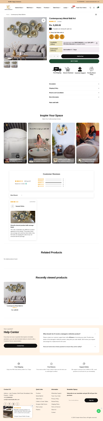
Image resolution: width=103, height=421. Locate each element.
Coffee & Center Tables (42, 401)
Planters (38, 409)
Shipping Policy (55, 404)
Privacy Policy (55, 398)
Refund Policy (55, 401)
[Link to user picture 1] (23, 217)
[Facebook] (5, 404)
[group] (25, 38)
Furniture (38, 393)
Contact (53, 412)
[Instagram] (9, 404)
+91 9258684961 (8, 397)
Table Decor (39, 398)
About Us (53, 409)
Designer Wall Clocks (41, 404)
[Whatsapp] (17, 404)
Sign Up (91, 400)
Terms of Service (55, 407)
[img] (14, 201)
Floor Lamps (39, 407)
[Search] (90, 7)
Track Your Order (56, 396)
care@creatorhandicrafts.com (11, 399)
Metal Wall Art (39, 396)
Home (7, 14)
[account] (94, 7)
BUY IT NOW (74, 61)
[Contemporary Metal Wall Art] (15, 293)
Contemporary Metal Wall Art (15, 306)
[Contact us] (99, 411)
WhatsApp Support (56, 393)
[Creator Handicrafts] (8, 8)
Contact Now (20, 345)
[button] (52, 21)
